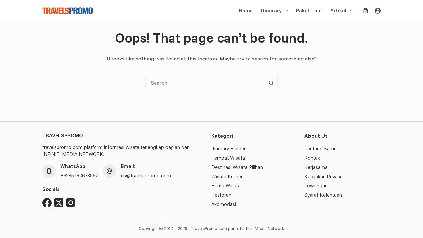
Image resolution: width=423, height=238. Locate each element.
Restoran (221, 195)
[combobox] (205, 82)
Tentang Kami (319, 148)
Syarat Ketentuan (323, 195)
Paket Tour (309, 10)
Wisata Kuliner (227, 176)
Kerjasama (315, 167)
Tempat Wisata (228, 158)
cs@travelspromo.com (146, 175)
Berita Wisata (226, 185)
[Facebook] (47, 202)
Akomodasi (224, 204)
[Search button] (271, 82)
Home (246, 10)
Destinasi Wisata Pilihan (237, 167)
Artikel (338, 10)
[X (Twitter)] (58, 202)
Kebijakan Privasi (322, 176)
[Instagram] (70, 202)
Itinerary (271, 10)
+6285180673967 (79, 175)
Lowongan (315, 185)
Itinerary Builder (229, 148)
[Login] (378, 11)
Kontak (312, 158)
